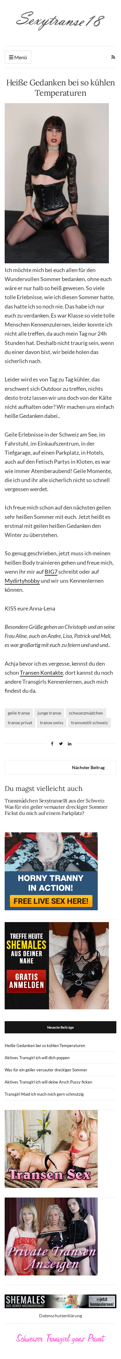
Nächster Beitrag (88, 767)
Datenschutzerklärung (60, 1315)
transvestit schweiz (89, 722)
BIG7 (51, 571)
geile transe (19, 712)
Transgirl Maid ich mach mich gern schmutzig (44, 1094)
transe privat (20, 722)
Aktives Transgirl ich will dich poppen (37, 1057)
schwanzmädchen (86, 712)
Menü (20, 57)
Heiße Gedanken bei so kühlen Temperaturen (45, 1045)
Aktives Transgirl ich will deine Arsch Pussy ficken (48, 1081)
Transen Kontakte (41, 672)
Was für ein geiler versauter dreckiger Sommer (56, 807)
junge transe (49, 712)
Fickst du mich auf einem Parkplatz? (44, 813)
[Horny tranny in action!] (51, 870)
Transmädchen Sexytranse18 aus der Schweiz (55, 800)
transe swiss (51, 722)
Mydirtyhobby (22, 580)
